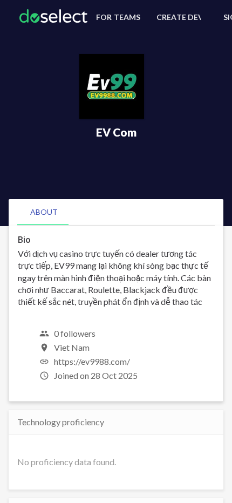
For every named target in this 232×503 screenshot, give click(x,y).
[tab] (44, 212)
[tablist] (116, 212)
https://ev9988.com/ (92, 361)
